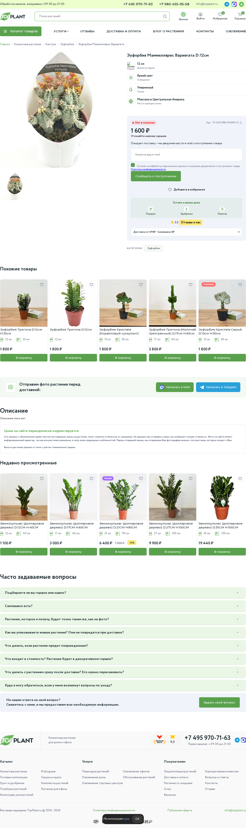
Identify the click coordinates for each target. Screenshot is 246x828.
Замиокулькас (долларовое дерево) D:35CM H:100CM (220, 525)
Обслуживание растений (139, 777)
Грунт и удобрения (12, 783)
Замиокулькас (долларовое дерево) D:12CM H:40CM (22, 525)
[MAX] (234, 4)
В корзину (24, 358)
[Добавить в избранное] (42, 285)
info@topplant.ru (207, 4)
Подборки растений (13, 789)
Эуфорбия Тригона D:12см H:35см (21, 331)
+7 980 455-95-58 (174, 4)
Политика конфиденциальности (148, 169)
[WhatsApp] (241, 4)
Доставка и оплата (124, 31)
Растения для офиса (54, 789)
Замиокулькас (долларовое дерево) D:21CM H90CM (121, 525)
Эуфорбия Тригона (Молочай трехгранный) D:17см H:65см (172, 331)
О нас (167, 789)
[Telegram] (226, 4)
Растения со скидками (178, 783)
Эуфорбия (67, 44)
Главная (5, 44)
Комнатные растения (27, 44)
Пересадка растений (95, 771)
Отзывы (87, 31)
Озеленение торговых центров (102, 783)
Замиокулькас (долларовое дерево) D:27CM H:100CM (171, 525)
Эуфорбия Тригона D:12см (71, 329)
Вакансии (170, 795)
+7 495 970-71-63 (138, 4)
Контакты (205, 31)
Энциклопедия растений (180, 771)
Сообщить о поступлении (155, 176)
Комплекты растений (54, 783)
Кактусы (50, 44)
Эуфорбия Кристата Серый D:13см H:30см (220, 331)
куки (126, 819)
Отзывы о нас (191, 222)
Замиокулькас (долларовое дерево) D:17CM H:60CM (72, 525)
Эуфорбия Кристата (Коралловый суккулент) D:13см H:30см (119, 331)
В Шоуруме (48, 771)
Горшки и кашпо (51, 777)
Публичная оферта (179, 810)
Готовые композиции (13, 777)
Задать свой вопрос (219, 702)
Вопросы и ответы (217, 777)
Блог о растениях (168, 31)
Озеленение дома (94, 777)
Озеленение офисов (136, 771)
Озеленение (236, 31)
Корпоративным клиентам (222, 771)
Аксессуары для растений (16, 795)
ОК (137, 819)
